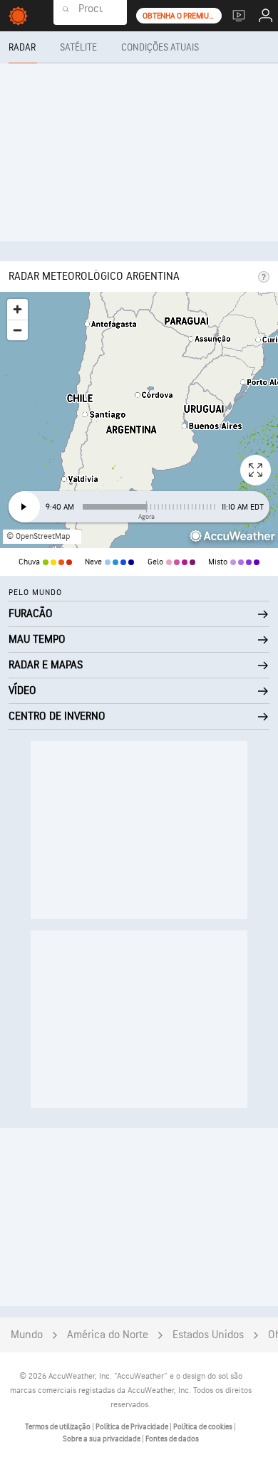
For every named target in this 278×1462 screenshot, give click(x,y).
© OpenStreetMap (38, 536)
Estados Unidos (208, 1335)
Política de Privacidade (133, 1426)
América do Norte (107, 1335)
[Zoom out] (17, 330)
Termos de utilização (58, 1426)
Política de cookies (203, 1426)
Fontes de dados (172, 1438)
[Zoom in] (17, 309)
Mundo (27, 1335)
